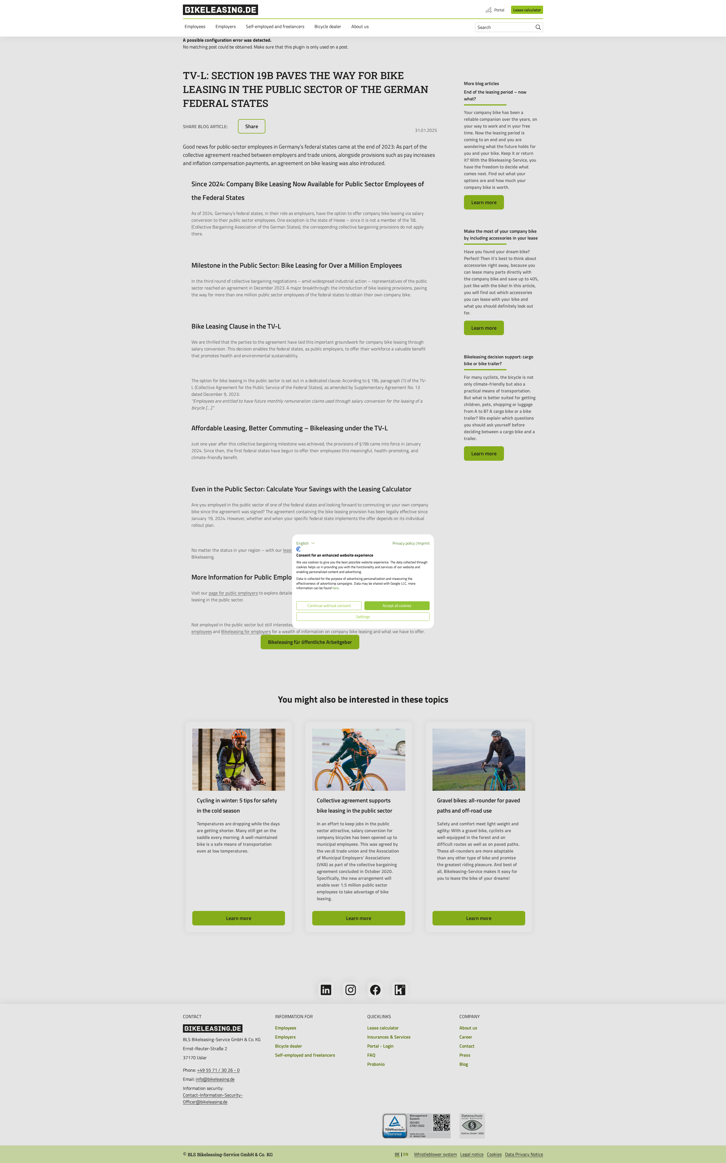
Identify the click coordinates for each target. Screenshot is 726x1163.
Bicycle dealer (329, 26)
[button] (305, 543)
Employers (226, 26)
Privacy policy (403, 543)
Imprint (423, 543)
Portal (499, 10)
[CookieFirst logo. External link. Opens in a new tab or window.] (298, 549)
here (335, 588)
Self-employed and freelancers (276, 26)
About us (360, 26)
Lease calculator (527, 10)
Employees (196, 26)
